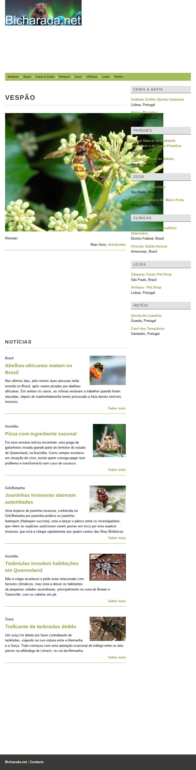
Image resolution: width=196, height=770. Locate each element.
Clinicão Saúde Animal (149, 246)
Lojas (105, 76)
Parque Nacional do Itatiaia (152, 159)
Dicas (27, 76)
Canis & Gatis (45, 76)
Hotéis (118, 76)
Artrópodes (117, 244)
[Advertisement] (141, 35)
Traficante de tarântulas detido (40, 626)
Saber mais (117, 408)
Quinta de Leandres (146, 316)
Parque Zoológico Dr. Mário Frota (157, 200)
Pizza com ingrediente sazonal (41, 433)
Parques (64, 76)
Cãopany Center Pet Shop (151, 274)
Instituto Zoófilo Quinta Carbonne (157, 99)
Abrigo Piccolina (144, 112)
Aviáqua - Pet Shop (146, 287)
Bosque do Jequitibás (148, 187)
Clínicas (92, 76)
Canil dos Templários (148, 329)
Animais (13, 76)
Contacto (37, 762)
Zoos (78, 76)
